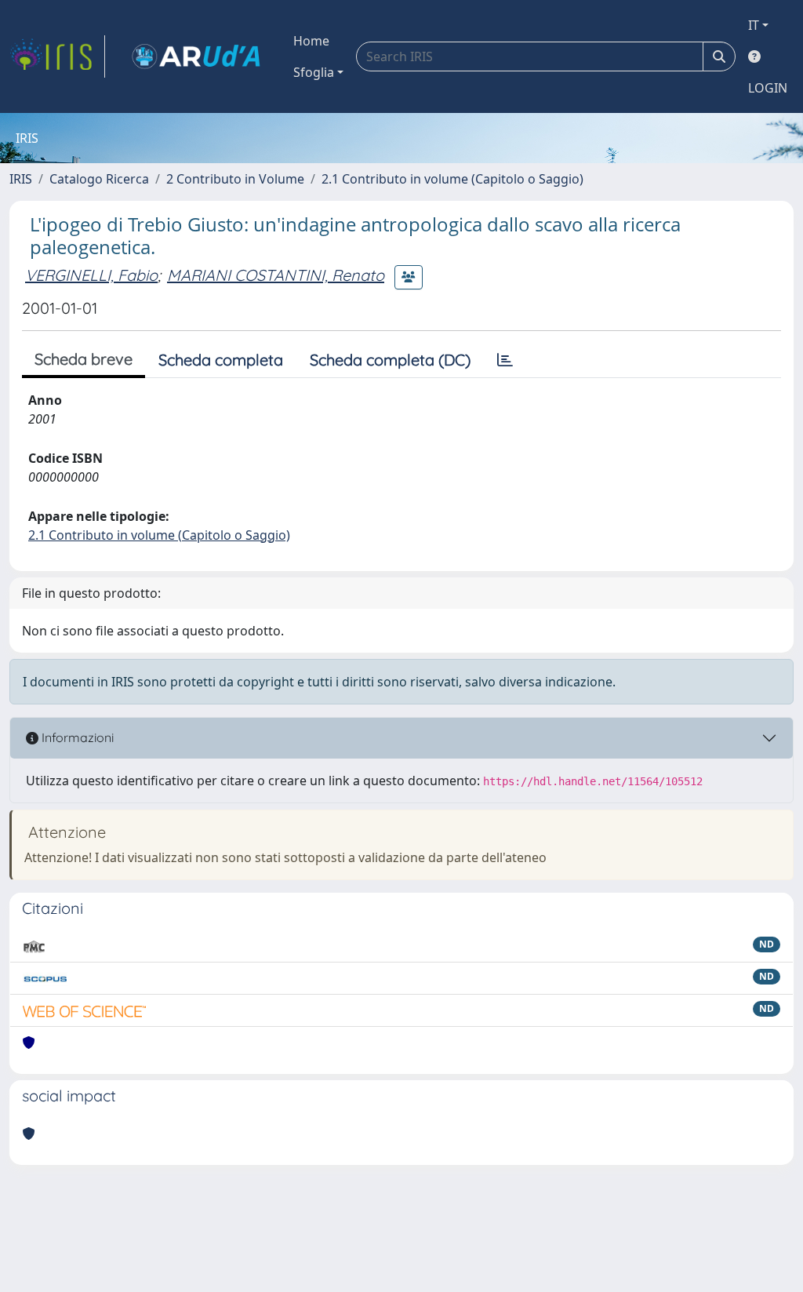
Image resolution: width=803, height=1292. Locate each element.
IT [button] (753, 25)
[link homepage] (57, 56)
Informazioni (76, 737)
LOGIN (767, 87)
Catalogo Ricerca (99, 178)
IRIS (20, 178)
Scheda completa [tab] (220, 359)
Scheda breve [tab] (84, 359)
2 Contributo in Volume (235, 178)
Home (311, 40)
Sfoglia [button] (313, 72)
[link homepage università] (196, 56)
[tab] (505, 360)
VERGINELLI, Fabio (91, 275)
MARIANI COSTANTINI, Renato (275, 275)
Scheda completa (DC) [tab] (390, 359)
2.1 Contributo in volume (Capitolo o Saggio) (452, 178)
